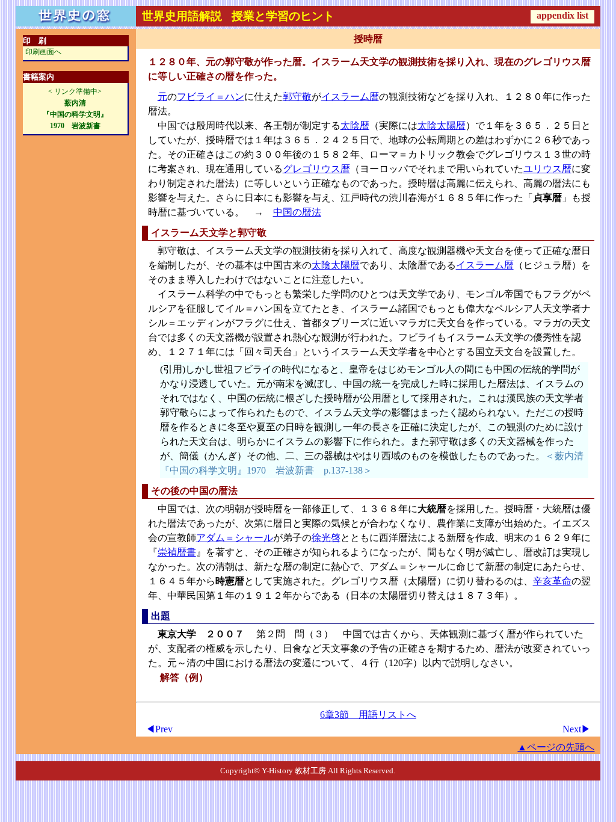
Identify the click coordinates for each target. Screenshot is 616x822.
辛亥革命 (552, 581)
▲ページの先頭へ (555, 747)
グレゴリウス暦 (316, 169)
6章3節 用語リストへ (368, 714)
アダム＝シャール (234, 538)
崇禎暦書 (177, 552)
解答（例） (184, 677)
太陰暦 (354, 125)
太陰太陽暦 (441, 125)
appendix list (562, 15)
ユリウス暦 (547, 169)
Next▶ (576, 729)
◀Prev (159, 729)
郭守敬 (297, 96)
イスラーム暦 (350, 96)
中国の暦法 (297, 212)
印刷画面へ (43, 52)
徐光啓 (326, 538)
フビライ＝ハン (210, 96)
